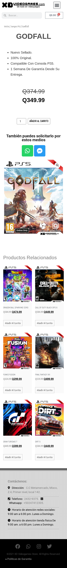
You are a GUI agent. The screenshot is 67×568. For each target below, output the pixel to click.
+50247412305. (34, 503)
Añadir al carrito (38, 121)
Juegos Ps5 (15, 26)
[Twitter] (49, 546)
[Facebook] (17, 546)
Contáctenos (17, 481)
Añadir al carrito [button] (13, 323)
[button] (56, 5)
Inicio (6, 26)
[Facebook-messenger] (39, 150)
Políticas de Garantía (19, 559)
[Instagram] (38, 546)
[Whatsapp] (27, 150)
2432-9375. (31, 498)
